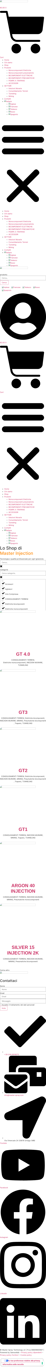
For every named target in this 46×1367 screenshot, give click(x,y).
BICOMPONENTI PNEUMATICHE (22, 78)
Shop (6, 65)
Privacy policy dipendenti (31, 1352)
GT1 (23, 829)
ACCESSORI (13, 83)
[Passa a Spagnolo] (27, 114)
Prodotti (7, 68)
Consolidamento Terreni (18, 91)
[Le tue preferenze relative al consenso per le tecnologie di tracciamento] (42, 1363)
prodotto (3, 274)
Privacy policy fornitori (9, 1355)
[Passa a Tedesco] (27, 109)
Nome (2, 986)
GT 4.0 (23, 654)
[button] (23, 163)
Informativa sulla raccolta (13, 1364)
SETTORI (7, 86)
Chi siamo (8, 62)
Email (2, 993)
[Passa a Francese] (27, 106)
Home (6, 60)
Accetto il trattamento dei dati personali (18, 1005)
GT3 (23, 712)
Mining (11, 96)
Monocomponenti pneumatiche (21, 73)
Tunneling (12, 94)
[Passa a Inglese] (27, 104)
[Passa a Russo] (27, 111)
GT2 (23, 770)
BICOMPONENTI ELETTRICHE (21, 75)
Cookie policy (26, 1355)
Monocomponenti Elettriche (20, 70)
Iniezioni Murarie (15, 88)
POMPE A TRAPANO (17, 81)
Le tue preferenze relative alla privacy (24, 1361)
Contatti (7, 99)
